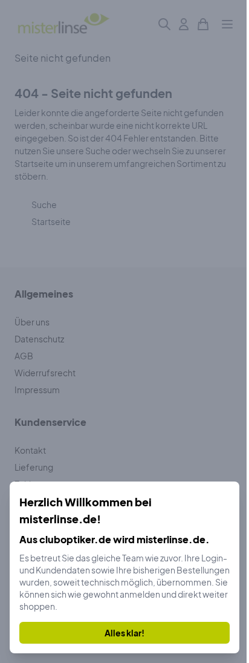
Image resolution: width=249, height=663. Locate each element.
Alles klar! (124, 632)
